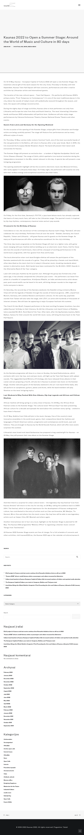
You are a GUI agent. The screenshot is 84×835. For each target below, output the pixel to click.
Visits (5, 774)
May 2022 (7, 700)
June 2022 (7, 697)
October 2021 (8, 722)
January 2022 (8, 713)
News (25, 46)
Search (6, 613)
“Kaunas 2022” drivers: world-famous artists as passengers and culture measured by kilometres (34, 576)
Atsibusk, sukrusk (9, 777)
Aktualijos (19, 46)
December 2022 (8, 678)
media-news (32, 46)
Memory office (8, 780)
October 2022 (8, 685)
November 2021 (8, 719)
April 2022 (7, 703)
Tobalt (65, 827)
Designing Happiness (10, 783)
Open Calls (7, 761)
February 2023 (8, 672)
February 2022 (8, 710)
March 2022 (7, 707)
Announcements (9, 770)
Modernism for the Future (11, 786)
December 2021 (8, 716)
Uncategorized (8, 742)
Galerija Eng (7, 796)
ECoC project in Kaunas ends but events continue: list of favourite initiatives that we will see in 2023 (35, 573)
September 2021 (9, 726)
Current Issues (8, 752)
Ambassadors (8, 739)
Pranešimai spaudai (9, 767)
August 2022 (7, 691)
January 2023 (8, 675)
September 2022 (9, 688)
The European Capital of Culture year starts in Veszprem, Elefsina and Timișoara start (31, 582)
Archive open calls (9, 749)
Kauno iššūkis (8, 802)
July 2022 (7, 694)
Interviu (6, 764)
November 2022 (8, 682)
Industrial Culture (9, 789)
